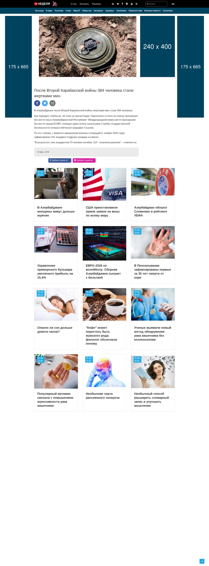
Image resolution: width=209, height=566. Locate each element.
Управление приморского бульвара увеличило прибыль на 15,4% (55, 271)
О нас (74, 4)
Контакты (84, 4)
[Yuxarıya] (202, 561)
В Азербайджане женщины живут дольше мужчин (56, 211)
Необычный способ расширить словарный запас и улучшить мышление (151, 399)
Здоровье (109, 11)
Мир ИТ (76, 11)
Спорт (68, 11)
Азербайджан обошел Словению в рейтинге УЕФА (150, 211)
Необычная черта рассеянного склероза (102, 395)
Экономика (121, 11)
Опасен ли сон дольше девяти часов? (54, 329)
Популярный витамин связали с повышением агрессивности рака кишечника (55, 399)
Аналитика (168, 11)
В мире (49, 11)
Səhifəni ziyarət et (60, 160)
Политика (59, 11)
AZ (173, 4)
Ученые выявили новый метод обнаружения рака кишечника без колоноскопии (152, 333)
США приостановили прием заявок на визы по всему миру (103, 211)
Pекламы (96, 4)
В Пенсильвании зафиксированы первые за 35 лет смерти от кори (152, 271)
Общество (86, 11)
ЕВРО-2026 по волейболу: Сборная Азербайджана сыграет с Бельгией (103, 271)
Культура (39, 11)
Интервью (98, 11)
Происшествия (135, 11)
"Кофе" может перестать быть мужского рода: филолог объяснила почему (101, 335)
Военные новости (152, 11)
